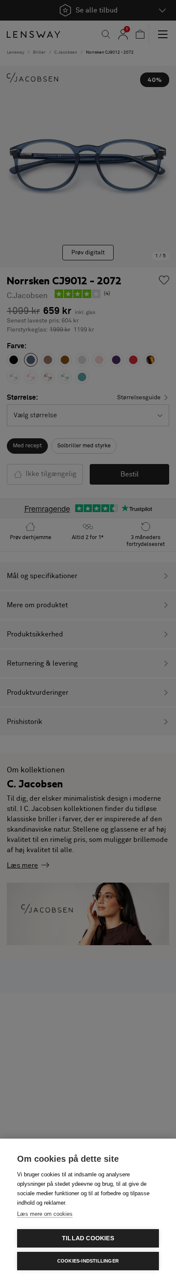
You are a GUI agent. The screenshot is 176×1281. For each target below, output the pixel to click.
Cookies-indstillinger (88, 1260)
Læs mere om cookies (45, 1214)
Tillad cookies (88, 1238)
